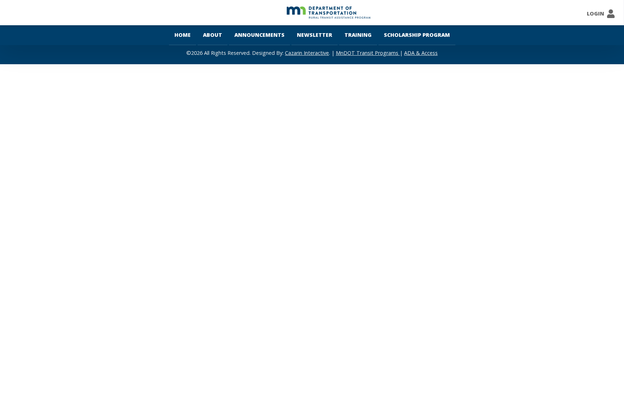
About (212, 34)
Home (182, 34)
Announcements (259, 34)
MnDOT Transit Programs (368, 52)
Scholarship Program (417, 34)
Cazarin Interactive (307, 52)
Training (358, 34)
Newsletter (314, 34)
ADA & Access (421, 52)
